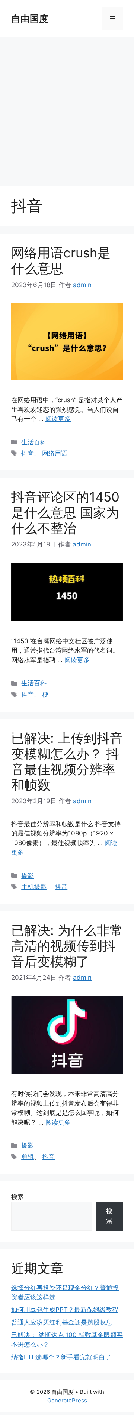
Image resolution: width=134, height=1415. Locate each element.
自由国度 (29, 18)
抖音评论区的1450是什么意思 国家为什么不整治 (65, 512)
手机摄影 (34, 886)
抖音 (27, 453)
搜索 (17, 1197)
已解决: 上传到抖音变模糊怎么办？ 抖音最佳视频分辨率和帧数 (67, 761)
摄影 (27, 875)
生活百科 (34, 442)
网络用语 (54, 453)
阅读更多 (58, 419)
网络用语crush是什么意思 (61, 260)
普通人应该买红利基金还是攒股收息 (61, 1322)
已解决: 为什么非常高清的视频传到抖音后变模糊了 (67, 945)
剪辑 (27, 1156)
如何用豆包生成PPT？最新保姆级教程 (64, 1309)
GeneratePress (67, 1400)
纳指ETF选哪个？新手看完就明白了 (61, 1357)
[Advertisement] (67, 107)
